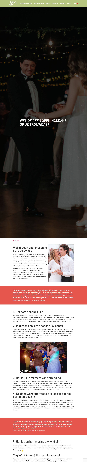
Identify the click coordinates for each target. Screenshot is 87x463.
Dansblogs (62, 3)
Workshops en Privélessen (26, 3)
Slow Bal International (39, 3)
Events (47, 3)
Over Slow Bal (55, 3)
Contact (69, 3)
